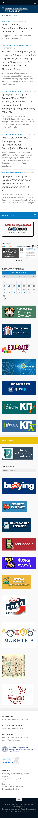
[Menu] (35, 2)
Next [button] (32, 246)
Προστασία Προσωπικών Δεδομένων (15, 737)
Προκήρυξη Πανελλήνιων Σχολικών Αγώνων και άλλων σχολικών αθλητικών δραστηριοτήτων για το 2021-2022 (17, 183)
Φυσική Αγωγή (15, 91)
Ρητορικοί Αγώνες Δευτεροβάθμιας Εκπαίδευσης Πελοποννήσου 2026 (17, 28)
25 (9, 293)
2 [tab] (19, 260)
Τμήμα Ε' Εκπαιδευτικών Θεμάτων (15, 45)
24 (4, 293)
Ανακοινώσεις (7, 21)
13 (19, 286)
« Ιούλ (4, 299)
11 (9, 286)
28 (24, 293)
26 (14, 293)
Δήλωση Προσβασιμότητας (11, 740)
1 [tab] (16, 260)
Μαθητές (5, 91)
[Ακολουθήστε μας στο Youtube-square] (35, 215)
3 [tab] (21, 260)
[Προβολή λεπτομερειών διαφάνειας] (28, 252)
